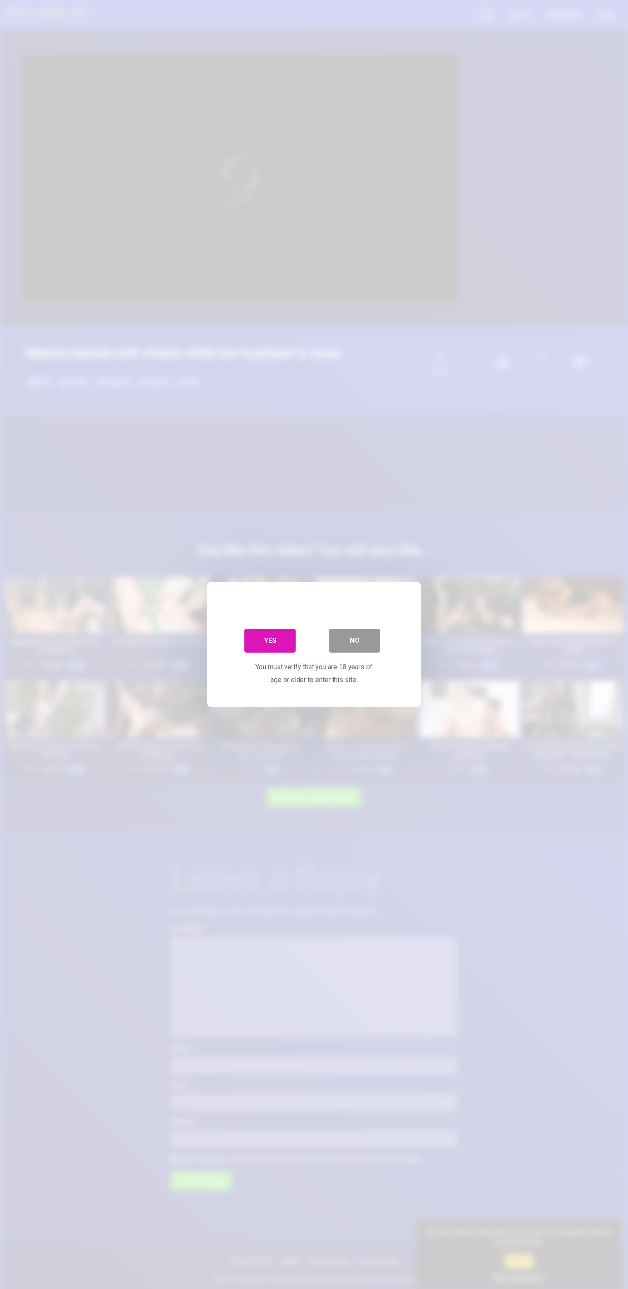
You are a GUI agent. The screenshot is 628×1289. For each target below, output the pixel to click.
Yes (270, 640)
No (355, 640)
